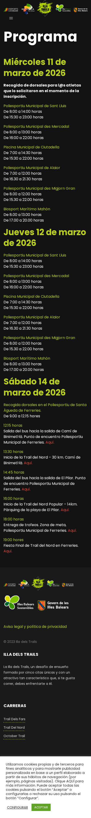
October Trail (14, 736)
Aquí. (50, 442)
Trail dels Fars (14, 719)
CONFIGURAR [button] (17, 807)
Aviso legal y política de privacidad (35, 626)
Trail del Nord (14, 727)
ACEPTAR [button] (41, 807)
